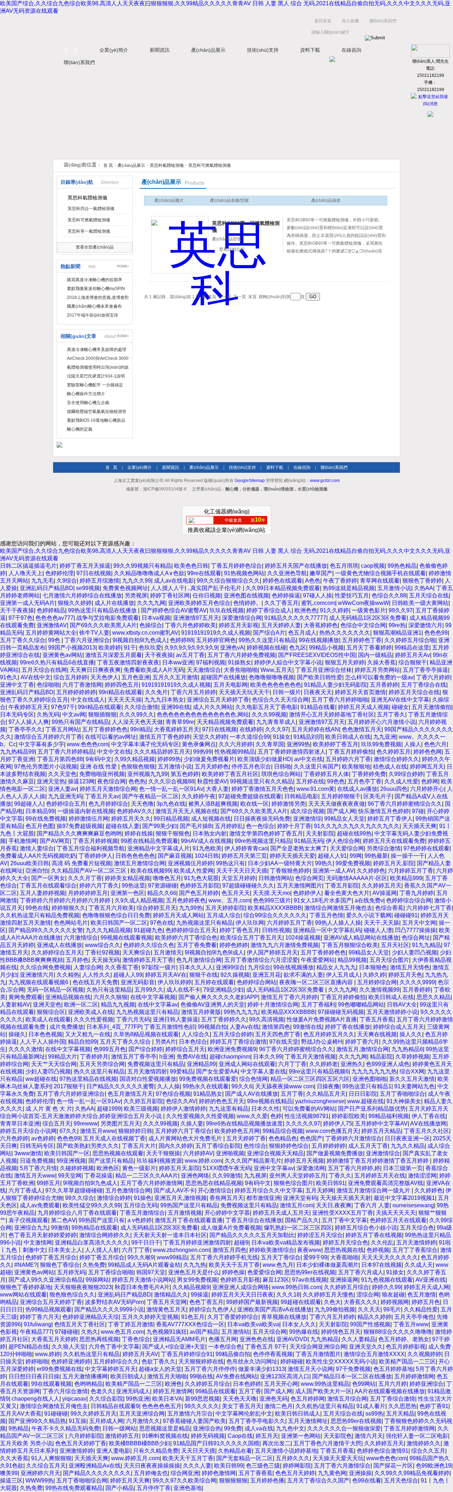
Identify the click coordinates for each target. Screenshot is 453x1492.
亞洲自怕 (36, 871)
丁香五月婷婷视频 (95, 841)
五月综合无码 (140, 1205)
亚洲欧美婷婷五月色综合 (199, 603)
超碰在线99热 (354, 833)
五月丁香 (292, 1094)
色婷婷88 (181, 640)
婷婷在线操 (139, 833)
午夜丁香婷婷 (340, 581)
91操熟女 (239, 662)
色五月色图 (39, 826)
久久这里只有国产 (316, 767)
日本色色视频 (45, 1034)
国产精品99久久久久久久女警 (45, 930)
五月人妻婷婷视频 (42, 893)
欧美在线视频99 (151, 871)
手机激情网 (22, 841)
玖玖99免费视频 (381, 744)
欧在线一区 (254, 804)
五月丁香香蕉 (256, 1473)
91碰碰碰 (56, 1414)
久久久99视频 (269, 714)
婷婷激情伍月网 (88, 819)
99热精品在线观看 (94, 1228)
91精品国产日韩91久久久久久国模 (216, 1443)
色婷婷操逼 (286, 595)
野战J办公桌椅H (321, 1042)
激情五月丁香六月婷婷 (289, 997)
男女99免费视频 (197, 1280)
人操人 (412, 744)
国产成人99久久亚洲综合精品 (45, 1280)
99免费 (233, 1428)
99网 (356, 856)
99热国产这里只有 (102, 1220)
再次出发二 (276, 1443)
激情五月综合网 (347, 1399)
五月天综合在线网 (44, 670)
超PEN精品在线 (28, 1347)
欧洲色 (173, 1384)
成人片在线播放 (114, 603)
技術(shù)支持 (263, 50)
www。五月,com (229, 900)
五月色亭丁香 (365, 781)
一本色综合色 (225, 1347)
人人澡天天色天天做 (137, 722)
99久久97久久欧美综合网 (184, 1480)
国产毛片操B (196, 826)
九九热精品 (324, 1339)
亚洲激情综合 (383, 1153)
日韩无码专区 (37, 1146)
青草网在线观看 (380, 581)
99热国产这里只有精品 (189, 1205)
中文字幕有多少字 (41, 744)
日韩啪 (282, 767)
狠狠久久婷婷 (75, 603)
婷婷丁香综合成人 (269, 610)
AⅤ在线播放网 (428, 1124)
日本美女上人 (65, 1250)
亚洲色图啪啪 (369, 1079)
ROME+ (123, 266)
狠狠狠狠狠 (233, 1480)
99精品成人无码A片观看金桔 (144, 1265)
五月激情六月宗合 (190, 1414)
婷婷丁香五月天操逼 (84, 566)
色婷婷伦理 (59, 573)
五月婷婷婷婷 (328, 1146)
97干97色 (20, 618)
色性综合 (254, 1146)
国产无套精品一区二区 (244, 1458)
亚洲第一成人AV (333, 871)
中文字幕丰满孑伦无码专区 (145, 744)
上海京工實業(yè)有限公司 (163, 28)
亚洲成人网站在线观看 (247, 1064)
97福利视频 (210, 662)
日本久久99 (267, 1057)
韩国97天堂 (150, 1272)
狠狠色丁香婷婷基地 (25, 1287)
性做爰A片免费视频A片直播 (322, 1019)
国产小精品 (119, 1488)
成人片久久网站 (213, 707)
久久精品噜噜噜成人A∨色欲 (149, 573)
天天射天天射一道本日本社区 (170, 1235)
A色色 (312, 581)
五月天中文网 (419, 923)
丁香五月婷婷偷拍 (351, 752)
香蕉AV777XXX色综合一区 (190, 1324)
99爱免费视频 (353, 863)
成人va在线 (259, 1428)
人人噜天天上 (25, 573)
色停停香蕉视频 (273, 1354)
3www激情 (27, 1153)
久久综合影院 (106, 1399)
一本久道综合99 (250, 737)
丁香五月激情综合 (142, 1213)
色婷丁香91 (433, 1406)
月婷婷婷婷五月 (88, 893)
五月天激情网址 (308, 1421)
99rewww (86, 1124)
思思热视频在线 (344, 1250)
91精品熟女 (207, 1094)
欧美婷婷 (109, 648)
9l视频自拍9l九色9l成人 (214, 952)
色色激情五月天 (362, 729)
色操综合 (150, 625)
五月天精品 (400, 1414)
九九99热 (190, 908)
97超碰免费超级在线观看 (249, 796)
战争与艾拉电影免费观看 (107, 618)
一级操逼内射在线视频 (85, 811)
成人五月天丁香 (368, 1146)
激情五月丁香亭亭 (133, 1057)
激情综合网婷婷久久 (104, 1235)
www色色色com (386, 1458)
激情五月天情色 (410, 967)
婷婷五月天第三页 (244, 856)
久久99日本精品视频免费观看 (283, 588)
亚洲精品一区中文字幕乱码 (327, 930)
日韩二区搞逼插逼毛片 (28, 566)
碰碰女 (400, 707)
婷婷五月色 (426, 1302)
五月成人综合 (224, 915)
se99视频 (88, 588)
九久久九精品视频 (108, 930)
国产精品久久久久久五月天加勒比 (252, 1235)
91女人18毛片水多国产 (323, 900)
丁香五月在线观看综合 (48, 886)
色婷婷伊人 (307, 893)
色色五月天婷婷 (295, 1473)
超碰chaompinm (230, 1057)
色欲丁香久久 (159, 1361)
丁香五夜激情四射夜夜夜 (128, 662)
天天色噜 (142, 804)
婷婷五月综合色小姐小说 (366, 1228)
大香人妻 (217, 789)
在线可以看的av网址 (110, 737)
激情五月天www (34, 1176)
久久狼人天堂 (69, 1347)
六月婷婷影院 (85, 1436)
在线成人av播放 (357, 789)
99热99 (202, 752)
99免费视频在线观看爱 (207, 1079)
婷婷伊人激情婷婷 (183, 1109)
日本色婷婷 (247, 1384)
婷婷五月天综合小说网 (28, 1131)
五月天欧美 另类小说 (26, 1443)
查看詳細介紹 (232, 249)
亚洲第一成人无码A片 (27, 603)
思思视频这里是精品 (164, 1428)
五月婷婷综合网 (377, 982)
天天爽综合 (136, 952)
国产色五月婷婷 (199, 893)
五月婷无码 (71, 1272)
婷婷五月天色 (405, 975)
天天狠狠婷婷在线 (201, 1361)
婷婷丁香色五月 (239, 930)
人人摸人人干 (168, 588)
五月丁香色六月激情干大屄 (327, 1443)
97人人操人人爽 (28, 722)
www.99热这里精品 (325, 1384)
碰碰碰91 (406, 915)
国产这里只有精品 (111, 1161)
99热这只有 (230, 863)
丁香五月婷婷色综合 (236, 566)
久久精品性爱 (421, 1309)
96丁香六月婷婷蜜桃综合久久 (405, 804)
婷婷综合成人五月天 (398, 1027)
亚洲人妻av (62, 789)
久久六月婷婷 (236, 744)
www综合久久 (102, 945)
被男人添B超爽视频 (212, 804)
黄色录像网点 (199, 744)
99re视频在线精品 (269, 1101)
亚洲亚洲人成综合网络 (240, 1287)
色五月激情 (421, 1295)
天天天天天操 (125, 700)
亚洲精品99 (201, 1064)
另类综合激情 (384, 848)
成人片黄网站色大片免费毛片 (185, 1138)
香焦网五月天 (226, 1198)
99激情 (60, 1228)
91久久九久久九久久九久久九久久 (357, 826)
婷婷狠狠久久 (69, 908)
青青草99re (180, 722)
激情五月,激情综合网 (362, 1049)
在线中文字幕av (158, 1005)
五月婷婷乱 (229, 826)
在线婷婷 (251, 729)
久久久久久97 (303, 1124)
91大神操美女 (403, 1101)
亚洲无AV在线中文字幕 (400, 700)
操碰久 (16, 1034)
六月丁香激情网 (82, 685)
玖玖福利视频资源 (159, 1161)
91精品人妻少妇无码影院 (335, 685)
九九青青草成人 (276, 722)
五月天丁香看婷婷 (369, 648)
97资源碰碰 (162, 886)
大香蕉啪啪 (344, 1257)
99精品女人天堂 (344, 819)
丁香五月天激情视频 (310, 1057)
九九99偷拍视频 (335, 1309)
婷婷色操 (233, 1272)
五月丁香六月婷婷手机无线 (224, 1257)
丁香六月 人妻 (372, 1205)
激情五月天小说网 (310, 1369)
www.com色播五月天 (332, 1131)
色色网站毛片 (71, 923)
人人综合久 (196, 1034)
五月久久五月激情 (175, 677)
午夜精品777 (36, 1332)
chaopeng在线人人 (35, 1399)
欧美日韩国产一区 (67, 1153)
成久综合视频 (307, 811)
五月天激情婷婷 (416, 1242)
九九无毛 (42, 581)
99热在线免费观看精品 (74, 1488)
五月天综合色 (417, 1228)
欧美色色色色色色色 (275, 685)
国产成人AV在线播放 (251, 1094)
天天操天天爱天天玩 (337, 1458)
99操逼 (199, 1295)
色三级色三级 (263, 1466)
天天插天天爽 (419, 826)
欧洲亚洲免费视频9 (232, 1049)
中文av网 (73, 714)
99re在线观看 (204, 573)
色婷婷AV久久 (135, 811)
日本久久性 (265, 1109)
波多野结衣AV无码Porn (114, 1302)
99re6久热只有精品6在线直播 (57, 662)
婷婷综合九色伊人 (211, 1309)
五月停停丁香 (154, 1488)
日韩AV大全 (402, 1005)
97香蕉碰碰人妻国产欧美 (194, 1421)
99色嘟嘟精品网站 (361, 1005)
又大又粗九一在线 (87, 1034)
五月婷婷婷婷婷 (76, 692)
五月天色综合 (401, 1480)
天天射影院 (320, 833)
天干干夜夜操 (17, 610)
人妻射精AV (15, 1005)
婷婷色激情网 (219, 1473)
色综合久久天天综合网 (280, 700)
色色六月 (435, 744)
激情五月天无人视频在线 (186, 811)
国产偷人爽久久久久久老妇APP (218, 997)
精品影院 (381, 1057)
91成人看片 (370, 1406)
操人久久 (411, 1034)
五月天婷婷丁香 (246, 1138)
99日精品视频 (171, 819)
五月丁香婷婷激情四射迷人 (292, 752)
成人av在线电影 (174, 581)
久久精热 (68, 975)
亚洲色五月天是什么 (193, 1272)
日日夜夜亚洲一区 (407, 1138)
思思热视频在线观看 (117, 1153)
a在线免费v (369, 900)
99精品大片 (62, 1057)
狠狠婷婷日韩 (135, 1131)
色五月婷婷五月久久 (328, 1034)
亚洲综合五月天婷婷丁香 (218, 700)
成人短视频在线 (211, 819)
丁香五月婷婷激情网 (409, 1428)
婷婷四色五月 (122, 685)
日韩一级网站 (119, 1428)
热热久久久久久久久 (344, 633)
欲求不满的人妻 (303, 975)
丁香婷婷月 (94, 1057)
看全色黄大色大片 (346, 893)
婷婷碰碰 (291, 1361)
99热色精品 (402, 566)
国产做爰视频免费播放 (334, 1153)
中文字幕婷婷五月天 (110, 1369)
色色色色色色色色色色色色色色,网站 (203, 714)
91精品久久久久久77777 (295, 618)
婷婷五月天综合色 (345, 1242)
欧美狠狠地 (356, 767)
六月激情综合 (81, 938)
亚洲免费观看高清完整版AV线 (385, 1183)
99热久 (324, 863)
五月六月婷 (392, 1384)
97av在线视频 (309, 1280)
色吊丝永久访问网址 (251, 1361)
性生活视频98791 (307, 1116)
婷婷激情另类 (288, 804)
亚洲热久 (351, 1064)
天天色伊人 (104, 677)
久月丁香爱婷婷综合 (232, 1317)
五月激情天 (168, 952)
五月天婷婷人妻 (281, 625)
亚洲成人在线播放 (59, 945)
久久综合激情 (141, 707)
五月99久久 (149, 990)
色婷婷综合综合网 (408, 900)
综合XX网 (412, 1071)
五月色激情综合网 (128, 1190)
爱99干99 (315, 1257)
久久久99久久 (136, 714)
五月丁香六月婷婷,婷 (354, 1168)
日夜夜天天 (318, 692)
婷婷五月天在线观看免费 (394, 841)
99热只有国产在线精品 (80, 722)
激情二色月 (278, 1406)
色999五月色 (109, 1049)
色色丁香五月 (206, 1302)
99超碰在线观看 (301, 1302)
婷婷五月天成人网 (426, 1287)
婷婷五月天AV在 (166, 975)
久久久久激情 (25, 1049)
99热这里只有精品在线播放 (103, 610)
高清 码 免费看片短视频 (81, 863)
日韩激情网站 (275, 878)
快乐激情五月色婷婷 (383, 811)
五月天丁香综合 (280, 1257)
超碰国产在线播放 (223, 677)
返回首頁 (322, 20)
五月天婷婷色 (212, 767)
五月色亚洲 (135, 677)
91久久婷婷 (334, 610)
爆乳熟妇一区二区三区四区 (298, 1228)
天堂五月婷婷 (239, 878)
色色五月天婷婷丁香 (80, 1443)
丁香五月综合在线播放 (253, 1220)
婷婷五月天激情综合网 (108, 789)
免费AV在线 (192, 1057)
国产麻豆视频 (175, 856)
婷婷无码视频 (208, 1436)
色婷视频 (378, 1250)
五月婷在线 (310, 781)
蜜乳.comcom (318, 603)
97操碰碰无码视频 (341, 1012)
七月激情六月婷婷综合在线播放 (82, 595)
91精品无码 (308, 841)
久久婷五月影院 (143, 1101)
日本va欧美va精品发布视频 (285, 1242)
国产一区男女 (48, 878)
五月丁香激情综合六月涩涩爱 (261, 960)
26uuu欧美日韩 (29, 863)
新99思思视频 (202, 1399)
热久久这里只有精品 (99, 1071)
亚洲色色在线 (257, 1339)
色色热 (136, 781)
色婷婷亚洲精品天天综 (90, 1317)
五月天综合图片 (389, 960)
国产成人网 (341, 811)
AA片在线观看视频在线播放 (390, 1391)
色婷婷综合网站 (256, 982)
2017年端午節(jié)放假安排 (92, 315)
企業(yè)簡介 (113, 50)
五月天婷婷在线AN (315, 729)
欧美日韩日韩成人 (297, 1414)
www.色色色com (87, 744)
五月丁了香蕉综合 (414, 1250)
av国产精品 (204, 1332)
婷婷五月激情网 (173, 1391)
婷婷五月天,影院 (393, 863)
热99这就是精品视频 (348, 588)
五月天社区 (395, 945)
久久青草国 (270, 744)
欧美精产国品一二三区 (407, 1361)
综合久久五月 (428, 1451)
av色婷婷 (42, 1138)
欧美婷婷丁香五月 (335, 744)
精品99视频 (352, 960)
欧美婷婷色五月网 (237, 1131)
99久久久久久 (201, 1406)
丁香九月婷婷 (417, 893)
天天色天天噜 (240, 1399)
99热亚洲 (137, 1399)
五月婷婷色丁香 (362, 640)
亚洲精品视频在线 (68, 997)
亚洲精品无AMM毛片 (179, 1339)
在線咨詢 (351, 50)
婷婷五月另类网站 (377, 670)
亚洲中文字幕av (274, 1168)
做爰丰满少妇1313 (261, 1369)
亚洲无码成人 (133, 1391)
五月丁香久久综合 (22, 640)
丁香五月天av (102, 796)
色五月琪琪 (344, 566)
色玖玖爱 (150, 648)
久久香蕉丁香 (122, 967)
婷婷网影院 (297, 1466)
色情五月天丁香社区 (79, 1324)
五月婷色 (77, 960)
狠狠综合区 (51, 1012)
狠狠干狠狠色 (173, 833)
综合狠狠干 (412, 662)
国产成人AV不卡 (174, 1190)
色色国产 (311, 1138)
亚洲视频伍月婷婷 (190, 863)
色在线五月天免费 (95, 982)
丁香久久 (340, 1176)
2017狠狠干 (69, 1086)
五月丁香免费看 (197, 945)
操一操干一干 (408, 856)
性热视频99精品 (234, 752)
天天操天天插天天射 (345, 1198)
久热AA (423, 588)
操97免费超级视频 (80, 826)
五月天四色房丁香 (277, 1034)
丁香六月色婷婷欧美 (190, 625)
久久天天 (369, 1309)
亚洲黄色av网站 (62, 655)
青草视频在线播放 (283, 1317)
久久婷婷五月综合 (346, 1287)
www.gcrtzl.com (325, 480)
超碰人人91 (332, 856)
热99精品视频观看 (48, 1309)
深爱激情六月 (425, 625)
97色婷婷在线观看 (426, 848)
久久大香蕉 (14, 1458)
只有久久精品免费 (155, 1451)
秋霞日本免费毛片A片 (142, 1287)
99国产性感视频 (370, 1324)
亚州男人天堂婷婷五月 (297, 1176)
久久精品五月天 (326, 1094)
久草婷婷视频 (412, 1057)
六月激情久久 (143, 1421)
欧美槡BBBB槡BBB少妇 (139, 1443)
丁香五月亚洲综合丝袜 (323, 670)
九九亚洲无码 (65, 796)
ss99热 (374, 1414)
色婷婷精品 (51, 610)
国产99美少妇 (159, 826)
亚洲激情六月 (37, 975)
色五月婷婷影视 (405, 1347)
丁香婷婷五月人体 (326, 774)
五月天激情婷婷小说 (392, 1012)
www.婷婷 (47, 1354)
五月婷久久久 (293, 1458)
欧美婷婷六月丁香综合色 (186, 938)
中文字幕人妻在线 (263, 1071)
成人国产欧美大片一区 (323, 1391)
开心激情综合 (215, 1190)
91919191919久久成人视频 (215, 633)
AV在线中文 (36, 677)
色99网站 (363, 1384)
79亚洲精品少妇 (223, 990)
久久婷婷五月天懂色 (328, 1295)
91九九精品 (426, 945)
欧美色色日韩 (191, 566)
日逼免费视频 (37, 1161)
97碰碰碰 (66, 1332)
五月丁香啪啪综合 (402, 1094)
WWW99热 (39, 1480)
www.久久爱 (252, 1116)
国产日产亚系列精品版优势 (372, 1109)
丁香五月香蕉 (377, 1019)
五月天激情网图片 (299, 886)
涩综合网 (367, 1295)
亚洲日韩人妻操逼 (175, 1019)
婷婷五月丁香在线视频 (373, 1235)
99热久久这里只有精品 (267, 640)
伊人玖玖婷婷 (174, 982)
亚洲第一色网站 (301, 1436)
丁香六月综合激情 (65, 1391)
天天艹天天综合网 (53, 1064)
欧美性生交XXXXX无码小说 (341, 1361)
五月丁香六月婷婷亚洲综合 (71, 1094)
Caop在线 (240, 1436)
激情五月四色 (229, 1250)
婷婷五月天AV (140, 1354)
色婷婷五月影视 (240, 1280)
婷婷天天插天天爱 (292, 856)
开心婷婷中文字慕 (227, 1213)
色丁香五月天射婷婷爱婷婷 (42, 1235)
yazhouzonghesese (319, 1101)
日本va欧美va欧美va (253, 1324)
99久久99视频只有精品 (142, 566)
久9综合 (67, 581)
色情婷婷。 (247, 603)
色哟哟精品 (88, 1384)
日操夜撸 (328, 1086)
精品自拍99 (82, 1042)
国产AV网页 (55, 841)
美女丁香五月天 (242, 1406)
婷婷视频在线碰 (266, 648)
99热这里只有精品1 (366, 1086)
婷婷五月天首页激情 (360, 692)
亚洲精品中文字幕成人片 (158, 848)
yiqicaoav (74, 1399)
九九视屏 (255, 1176)
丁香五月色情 (326, 915)
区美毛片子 (377, 796)
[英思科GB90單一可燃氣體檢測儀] (179, 244)
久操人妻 (191, 1124)
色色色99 (436, 633)
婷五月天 (267, 1436)
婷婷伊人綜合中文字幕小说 (288, 662)
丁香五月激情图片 (318, 1354)
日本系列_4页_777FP (113, 1027)
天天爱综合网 (347, 848)
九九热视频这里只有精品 (147, 1012)
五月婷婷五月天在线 (379, 1176)
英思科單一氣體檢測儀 (89, 231)
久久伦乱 (382, 1242)
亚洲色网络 (195, 1176)
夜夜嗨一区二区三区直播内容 (316, 982)
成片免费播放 (67, 1027)
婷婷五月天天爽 (130, 1480)
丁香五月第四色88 (60, 759)
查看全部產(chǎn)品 (95, 247)
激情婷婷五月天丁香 (147, 960)
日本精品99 (40, 811)
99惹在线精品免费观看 (149, 841)
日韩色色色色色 (135, 856)
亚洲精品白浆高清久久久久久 (91, 1242)
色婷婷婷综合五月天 (191, 930)
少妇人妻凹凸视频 (414, 952)
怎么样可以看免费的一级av (379, 677)
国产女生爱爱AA (217, 1071)
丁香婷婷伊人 (96, 856)
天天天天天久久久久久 (389, 1257)
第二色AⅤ (63, 1220)
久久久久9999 (417, 982)
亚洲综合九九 (31, 1228)
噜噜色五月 (167, 878)
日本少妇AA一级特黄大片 (280, 863)
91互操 (77, 1421)
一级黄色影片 (369, 610)
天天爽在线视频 (377, 1034)
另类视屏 (136, 595)
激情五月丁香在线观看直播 (189, 1220)
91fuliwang (37, 1324)
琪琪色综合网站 (281, 774)
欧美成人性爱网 (193, 871)
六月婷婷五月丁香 (410, 871)
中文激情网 (38, 1242)
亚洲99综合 (230, 967)
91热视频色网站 (244, 573)
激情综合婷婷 (114, 1198)
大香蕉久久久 (361, 1302)
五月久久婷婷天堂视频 (150, 1317)
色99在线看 (366, 1480)
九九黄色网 (332, 1473)
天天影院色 (337, 1436)
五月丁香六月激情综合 (342, 1466)
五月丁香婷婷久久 (223, 1019)
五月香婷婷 (384, 685)
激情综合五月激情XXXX (374, 1354)
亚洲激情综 (307, 819)
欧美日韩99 (228, 1466)
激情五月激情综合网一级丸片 (374, 1190)
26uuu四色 (393, 789)
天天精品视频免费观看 (225, 722)
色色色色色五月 (162, 1406)
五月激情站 (235, 1332)
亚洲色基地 (187, 1488)
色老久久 (102, 1391)
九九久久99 (136, 581)
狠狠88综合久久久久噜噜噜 (397, 1332)
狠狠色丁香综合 (60, 1265)
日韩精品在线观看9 (115, 1406)
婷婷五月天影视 (238, 625)
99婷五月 (48, 1183)
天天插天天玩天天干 (244, 692)
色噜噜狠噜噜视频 (271, 677)
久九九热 (194, 1265)
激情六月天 (369, 1436)
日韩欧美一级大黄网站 (420, 603)
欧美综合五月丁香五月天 (251, 938)
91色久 (9, 677)
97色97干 (63, 707)
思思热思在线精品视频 (213, 1183)
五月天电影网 (230, 685)
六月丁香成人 (25, 1190)
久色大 (332, 1302)
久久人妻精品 (358, 1339)
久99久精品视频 (134, 759)
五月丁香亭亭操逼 (425, 670)
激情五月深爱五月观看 (113, 655)
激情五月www (97, 1131)
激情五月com (296, 1205)
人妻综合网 (88, 967)
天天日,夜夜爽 (333, 1205)
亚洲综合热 (207, 1428)
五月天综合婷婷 (232, 1034)
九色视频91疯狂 (167, 1332)
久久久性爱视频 (93, 1019)
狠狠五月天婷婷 (345, 662)
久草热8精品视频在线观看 (146, 1034)
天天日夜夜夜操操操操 (152, 1466)
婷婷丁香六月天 (39, 1317)
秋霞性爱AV (212, 781)
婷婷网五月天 (427, 767)
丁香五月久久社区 (426, 1131)
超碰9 (241, 1242)
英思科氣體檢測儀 (167, 165)
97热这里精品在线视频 (88, 1079)
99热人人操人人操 (338, 923)
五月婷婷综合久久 (116, 1361)
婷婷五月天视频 (304, 1161)
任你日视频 (207, 595)
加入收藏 (350, 20)
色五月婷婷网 (308, 1399)
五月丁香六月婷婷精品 (66, 752)
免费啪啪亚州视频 (102, 774)
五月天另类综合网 (102, 1064)
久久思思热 (402, 1406)
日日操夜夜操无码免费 (262, 819)
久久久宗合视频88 (171, 781)
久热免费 (93, 1265)
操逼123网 (81, 781)
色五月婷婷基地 (393, 1369)
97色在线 (161, 923)
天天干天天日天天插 (241, 871)
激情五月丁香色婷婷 (164, 737)
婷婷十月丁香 (294, 826)
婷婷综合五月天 (185, 1049)
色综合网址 (416, 938)
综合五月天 (56, 1124)
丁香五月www (411, 1324)
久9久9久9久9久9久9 (190, 648)
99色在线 (37, 908)
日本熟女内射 (209, 833)
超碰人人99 (127, 975)
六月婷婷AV (198, 1153)
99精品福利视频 (388, 1116)
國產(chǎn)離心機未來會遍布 (94, 306)
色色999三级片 (272, 900)
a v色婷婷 (139, 1220)
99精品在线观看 (215, 1391)
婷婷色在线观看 (282, 581)
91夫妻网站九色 (414, 1086)
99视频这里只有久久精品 (261, 781)
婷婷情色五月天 (341, 1332)
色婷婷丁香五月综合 (50, 1257)
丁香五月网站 (62, 729)
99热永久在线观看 (206, 1086)
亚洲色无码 (273, 1399)
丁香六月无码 (133, 1019)
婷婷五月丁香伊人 (390, 819)
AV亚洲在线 (430, 1280)
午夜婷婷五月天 (28, 707)
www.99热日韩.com (296, 1287)
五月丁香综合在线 (423, 685)
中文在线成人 (88, 700)
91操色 (142, 1198)
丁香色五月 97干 (266, 1347)
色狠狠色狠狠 (138, 767)
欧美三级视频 (141, 1109)
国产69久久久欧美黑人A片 (103, 625)
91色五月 (193, 1317)
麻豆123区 (276, 1280)
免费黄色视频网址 (125, 588)
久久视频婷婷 (424, 1354)
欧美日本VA (167, 1399)
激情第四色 (276, 1027)
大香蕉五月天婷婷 (53, 1339)
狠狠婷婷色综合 (289, 1146)
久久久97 (276, 729)
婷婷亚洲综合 (426, 1384)
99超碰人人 (28, 804)
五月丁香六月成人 (360, 1272)
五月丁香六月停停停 (209, 1369)
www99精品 (172, 1257)
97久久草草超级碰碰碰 (74, 1190)
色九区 (297, 648)
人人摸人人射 (102, 1250)
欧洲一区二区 (81, 1005)
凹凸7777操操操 (415, 930)
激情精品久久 (171, 1295)
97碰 (418, 811)
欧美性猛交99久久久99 (92, 1205)
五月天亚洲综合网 (142, 1414)
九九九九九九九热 (374, 1071)
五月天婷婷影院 (225, 908)
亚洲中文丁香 (17, 685)
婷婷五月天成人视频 (363, 707)
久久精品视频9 (191, 1287)
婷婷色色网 (427, 752)
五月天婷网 (319, 1190)
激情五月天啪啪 (167, 1376)
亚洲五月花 (266, 975)
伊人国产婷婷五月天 (272, 952)
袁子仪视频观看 (28, 1220)
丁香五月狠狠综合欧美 (349, 945)
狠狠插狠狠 (102, 714)
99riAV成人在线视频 (206, 841)
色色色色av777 (54, 618)
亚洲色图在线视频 (246, 595)
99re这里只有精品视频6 (319, 1071)
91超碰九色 (148, 930)
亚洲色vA (232, 648)
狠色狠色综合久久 (72, 1295)
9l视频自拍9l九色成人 (140, 640)
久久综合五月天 (46, 1466)
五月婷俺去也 (151, 1473)
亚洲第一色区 (127, 893)
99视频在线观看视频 (126, 938)
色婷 (276, 1116)
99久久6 (241, 1086)
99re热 (397, 625)
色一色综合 (260, 826)
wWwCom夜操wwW (363, 603)
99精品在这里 (412, 648)
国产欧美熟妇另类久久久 (88, 1146)
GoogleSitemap (250, 480)
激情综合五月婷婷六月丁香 (48, 737)
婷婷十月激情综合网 (272, 1005)
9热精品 (18, 1428)
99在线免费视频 (45, 819)
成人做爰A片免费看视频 (231, 1228)
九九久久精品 (408, 1146)
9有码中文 (98, 759)
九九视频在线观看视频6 (39, 982)
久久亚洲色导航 (287, 573)
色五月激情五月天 (130, 1094)
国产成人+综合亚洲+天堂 (173, 1347)
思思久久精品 (434, 997)
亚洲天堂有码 (300, 1198)
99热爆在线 (303, 1332)
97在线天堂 (283, 1042)
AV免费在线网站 (236, 1376)
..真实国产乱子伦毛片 (215, 588)
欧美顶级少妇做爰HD (264, 759)
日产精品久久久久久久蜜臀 (120, 1086)
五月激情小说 (394, 588)
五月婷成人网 (106, 1421)
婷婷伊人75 (337, 1124)
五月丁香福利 (318, 1005)
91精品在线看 (317, 707)
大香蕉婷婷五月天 (176, 729)
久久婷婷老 (323, 1064)
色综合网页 (309, 878)
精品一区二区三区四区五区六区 (310, 1079)
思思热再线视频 (99, 1339)
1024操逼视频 (303, 938)
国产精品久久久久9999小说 (109, 1309)
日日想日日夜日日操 (33, 1376)
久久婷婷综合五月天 (56, 952)
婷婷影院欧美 (349, 1116)
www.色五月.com (122, 1332)
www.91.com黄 (315, 789)
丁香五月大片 (139, 1146)
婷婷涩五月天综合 (320, 1235)
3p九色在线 (170, 804)
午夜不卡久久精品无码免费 (65, 1428)
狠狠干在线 (203, 975)
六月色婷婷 (14, 1138)
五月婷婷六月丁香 (348, 759)
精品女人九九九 (336, 967)
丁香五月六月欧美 (111, 908)
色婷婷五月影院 (199, 886)
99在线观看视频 (51, 1384)
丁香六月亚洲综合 (87, 640)
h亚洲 (166, 1057)
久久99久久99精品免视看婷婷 (411, 1473)
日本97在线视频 (381, 1265)
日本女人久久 (299, 1324)
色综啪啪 (48, 685)
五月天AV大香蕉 (20, 1414)
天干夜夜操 (159, 655)
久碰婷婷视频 (77, 1168)
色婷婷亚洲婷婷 (71, 1361)
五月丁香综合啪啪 (110, 1272)
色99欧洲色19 (433, 1466)
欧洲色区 (108, 1168)
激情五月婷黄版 (201, 1012)
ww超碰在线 (41, 1079)
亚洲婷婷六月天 (40, 1473)
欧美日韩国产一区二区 (119, 923)
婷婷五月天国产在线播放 (296, 566)
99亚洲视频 (71, 1161)
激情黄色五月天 (166, 1309)
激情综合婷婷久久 (396, 759)
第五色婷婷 (185, 774)
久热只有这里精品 (109, 990)
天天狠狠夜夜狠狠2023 (83, 1287)
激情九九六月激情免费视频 (285, 945)
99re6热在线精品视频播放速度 (244, 1124)
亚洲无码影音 (138, 982)
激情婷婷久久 (424, 1443)
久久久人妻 (197, 1466)
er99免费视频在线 (59, 1369)
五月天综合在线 (429, 595)
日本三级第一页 (403, 1168)
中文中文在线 (114, 752)
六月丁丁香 (292, 1064)
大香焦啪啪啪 (241, 670)
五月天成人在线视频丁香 (114, 1138)
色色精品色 (283, 1138)
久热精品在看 (235, 1451)
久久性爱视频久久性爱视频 (200, 1116)
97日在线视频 (93, 573)
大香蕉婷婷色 (321, 625)
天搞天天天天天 (395, 1213)
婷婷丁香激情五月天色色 (262, 789)
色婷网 (429, 781)
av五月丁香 (190, 655)
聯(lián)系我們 (382, 20)
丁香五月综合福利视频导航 (91, 848)
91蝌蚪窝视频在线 (165, 1436)
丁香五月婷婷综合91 (187, 1354)
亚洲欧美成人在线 (90, 1012)
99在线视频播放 (319, 640)
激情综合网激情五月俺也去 (338, 908)
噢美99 (9, 1473)
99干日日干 (145, 1242)
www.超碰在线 (365, 1101)
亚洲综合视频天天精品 (275, 1153)
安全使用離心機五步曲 (88, 402)
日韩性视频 (276, 930)
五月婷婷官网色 (216, 640)
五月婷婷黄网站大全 (50, 633)
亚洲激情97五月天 (196, 618)
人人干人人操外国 (42, 1042)
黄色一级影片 (139, 1168)
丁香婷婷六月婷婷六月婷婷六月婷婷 (66, 900)
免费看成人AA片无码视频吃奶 (38, 856)
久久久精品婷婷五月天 (162, 752)
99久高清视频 (266, 1019)
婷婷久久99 (386, 1287)
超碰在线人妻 (122, 826)
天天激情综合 (204, 670)
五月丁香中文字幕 (344, 1220)
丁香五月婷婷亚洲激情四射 (197, 1242)
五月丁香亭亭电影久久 (257, 1421)
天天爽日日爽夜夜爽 (95, 670)
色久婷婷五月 (394, 752)
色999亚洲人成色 (387, 1064)
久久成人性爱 (401, 781)
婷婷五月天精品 (381, 1131)
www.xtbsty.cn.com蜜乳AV (145, 633)
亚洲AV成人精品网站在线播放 (361, 938)
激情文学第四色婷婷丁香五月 (266, 833)
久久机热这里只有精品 (91, 1354)
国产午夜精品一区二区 (150, 796)
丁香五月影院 (342, 886)
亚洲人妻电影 (113, 1451)
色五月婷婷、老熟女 (403, 1339)
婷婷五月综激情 (99, 581)
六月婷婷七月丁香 (429, 908)
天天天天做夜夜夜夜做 (336, 804)
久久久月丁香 (85, 878)
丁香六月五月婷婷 (193, 692)
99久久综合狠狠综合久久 (228, 581)
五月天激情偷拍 (431, 707)
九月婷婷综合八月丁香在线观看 (77, 1213)
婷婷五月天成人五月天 (281, 1213)
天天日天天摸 (198, 1451)
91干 (130, 648)
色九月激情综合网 (199, 960)
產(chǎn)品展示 (208, 50)
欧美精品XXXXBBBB (275, 908)
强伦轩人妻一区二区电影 (417, 1436)
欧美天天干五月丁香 (234, 1265)
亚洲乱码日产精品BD (46, 588)
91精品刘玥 (307, 737)
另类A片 (165, 1042)
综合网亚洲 (185, 1473)
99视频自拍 (212, 1027)
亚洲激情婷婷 (76, 1451)
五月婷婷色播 (267, 1480)
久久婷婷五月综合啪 (409, 640)
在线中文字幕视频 (153, 997)
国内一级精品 (375, 655)
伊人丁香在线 (429, 1116)
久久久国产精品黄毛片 (253, 1161)
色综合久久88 (389, 595)
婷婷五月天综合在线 (414, 692)
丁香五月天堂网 (167, 1302)
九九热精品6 (407, 1049)
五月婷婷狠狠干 (341, 796)
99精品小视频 (326, 648)
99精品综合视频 (283, 1131)
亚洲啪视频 (230, 1153)
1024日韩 (207, 856)
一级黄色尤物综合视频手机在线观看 (380, 573)
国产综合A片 (269, 633)
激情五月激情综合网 (139, 863)
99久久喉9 (140, 1257)
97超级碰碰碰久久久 (248, 886)
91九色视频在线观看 (387, 1280)
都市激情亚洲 (263, 1198)
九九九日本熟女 (164, 700)
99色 (55, 640)
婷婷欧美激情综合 (271, 1250)
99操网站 (97, 1280)
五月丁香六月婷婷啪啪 (339, 700)
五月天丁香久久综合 (126, 1042)
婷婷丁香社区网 (170, 595)
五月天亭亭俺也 (414, 1317)
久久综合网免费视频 (45, 967)
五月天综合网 (269, 1332)
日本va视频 (156, 618)
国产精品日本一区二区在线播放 (351, 1376)
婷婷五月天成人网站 (178, 915)
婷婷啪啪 (36, 1361)
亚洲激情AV (52, 625)
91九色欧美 (207, 848)
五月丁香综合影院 (218, 1146)
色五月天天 (236, 893)
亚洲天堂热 (51, 781)
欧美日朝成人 (127, 1376)
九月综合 (259, 967)
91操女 (282, 737)
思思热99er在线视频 (309, 1272)
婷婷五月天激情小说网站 (143, 1280)
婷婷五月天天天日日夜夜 (242, 1295)
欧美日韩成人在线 (348, 737)
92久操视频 (235, 975)
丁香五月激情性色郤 (169, 1027)
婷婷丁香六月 (362, 1042)
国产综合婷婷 (145, 1049)
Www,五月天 (276, 670)
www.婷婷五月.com (135, 1458)
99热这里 (133, 886)
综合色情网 (253, 1079)
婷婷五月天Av (412, 655)
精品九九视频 (118, 1005)
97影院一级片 (159, 967)
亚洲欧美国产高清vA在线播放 (274, 1309)
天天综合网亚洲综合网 (317, 1347)
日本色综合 (193, 1042)
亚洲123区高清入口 (284, 1376)
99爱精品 (181, 1071)
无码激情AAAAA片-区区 (356, 878)
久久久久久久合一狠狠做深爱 (344, 1428)
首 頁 (71, 50)
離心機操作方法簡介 (86, 393)
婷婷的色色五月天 (221, 1101)
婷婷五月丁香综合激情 (238, 1042)
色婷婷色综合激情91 (382, 1451)
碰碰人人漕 (378, 930)
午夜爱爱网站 (318, 960)
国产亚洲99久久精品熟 (37, 1421)
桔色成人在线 (390, 767)
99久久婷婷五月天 (93, 1414)
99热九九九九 (241, 1012)
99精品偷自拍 (233, 1354)
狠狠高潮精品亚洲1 (397, 633)
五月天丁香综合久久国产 (318, 1480)
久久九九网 (151, 603)
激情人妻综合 (37, 848)
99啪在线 (201, 1376)
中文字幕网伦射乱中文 (244, 1414)
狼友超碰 (393, 1295)
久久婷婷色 (371, 871)
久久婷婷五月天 (381, 886)
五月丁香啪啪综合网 (81, 1480)
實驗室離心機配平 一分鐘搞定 (95, 384)
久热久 (89, 1332)
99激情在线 (307, 1027)
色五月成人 (302, 633)
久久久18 (288, 1295)
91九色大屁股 (201, 878)
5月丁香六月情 (38, 1168)
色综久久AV (181, 1101)
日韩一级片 (287, 692)
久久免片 (156, 692)
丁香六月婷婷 (433, 677)
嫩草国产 (321, 573)
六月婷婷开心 (427, 789)
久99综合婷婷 (406, 774)
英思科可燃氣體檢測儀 (209, 165)
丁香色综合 (136, 1339)
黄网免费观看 (25, 997)
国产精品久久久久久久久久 (97, 1473)
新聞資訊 (160, 50)
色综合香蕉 (389, 908)
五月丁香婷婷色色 (104, 729)
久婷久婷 (374, 975)
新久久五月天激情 (412, 1079)
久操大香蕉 (381, 662)
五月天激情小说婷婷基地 (286, 1451)
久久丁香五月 (281, 603)
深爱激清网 (311, 1168)
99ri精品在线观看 (120, 692)
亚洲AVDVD (292, 1339)
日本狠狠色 (373, 967)
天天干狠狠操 (163, 1153)
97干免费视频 (353, 1369)
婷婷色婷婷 (233, 945)
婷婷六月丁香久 (99, 886)
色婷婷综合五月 (66, 804)
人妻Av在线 (244, 1027)
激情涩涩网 (422, 1176)
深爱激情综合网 (242, 618)
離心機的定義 (79, 429)
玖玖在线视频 (226, 610)
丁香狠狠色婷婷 (290, 871)
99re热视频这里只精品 (263, 841)
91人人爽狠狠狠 (51, 1458)
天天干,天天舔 (381, 923)
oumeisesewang (413, 1205)
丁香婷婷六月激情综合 (353, 1138)
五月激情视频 (185, 1213)
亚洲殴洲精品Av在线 (95, 1466)
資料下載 (310, 50)
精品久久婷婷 (374, 1317)
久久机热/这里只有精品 (325, 1406)
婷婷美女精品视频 (127, 878)
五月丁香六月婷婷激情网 (151, 1183)
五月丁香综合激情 (392, 1399)
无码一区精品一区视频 (55, 990)
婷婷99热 (169, 759)
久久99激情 (226, 1176)
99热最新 (376, 856)
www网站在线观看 (23, 1295)
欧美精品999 (406, 878)
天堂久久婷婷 (210, 737)
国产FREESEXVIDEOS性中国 (316, 655)
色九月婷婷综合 (108, 804)
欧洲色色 (305, 610)
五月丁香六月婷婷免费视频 (241, 655)
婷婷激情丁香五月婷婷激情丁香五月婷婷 (378, 1161)
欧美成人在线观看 (48, 1019)
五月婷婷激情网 (414, 1376)
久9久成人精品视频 (139, 900)
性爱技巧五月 (352, 595)
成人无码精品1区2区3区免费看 (368, 618)
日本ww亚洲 (177, 662)
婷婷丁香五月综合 (102, 1257)
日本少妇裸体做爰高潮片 (327, 1265)
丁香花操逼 (98, 1176)
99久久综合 (79, 1198)
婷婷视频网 (394, 1302)
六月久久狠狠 (110, 997)
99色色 (336, 781)
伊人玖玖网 (250, 923)
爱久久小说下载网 (368, 915)
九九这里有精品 (228, 1109)
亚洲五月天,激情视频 (180, 1198)
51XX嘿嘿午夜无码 (227, 1168)
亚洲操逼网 (344, 1280)
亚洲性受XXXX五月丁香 (342, 1213)
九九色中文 (290, 1428)
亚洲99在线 (175, 707)
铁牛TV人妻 (94, 633)
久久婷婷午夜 (199, 796)
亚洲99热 (298, 744)
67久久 (68, 1131)
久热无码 (48, 714)
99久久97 (401, 610)
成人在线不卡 (183, 990)
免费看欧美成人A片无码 (154, 670)
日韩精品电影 (301, 796)
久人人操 (168, 1086)
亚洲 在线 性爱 (99, 767)
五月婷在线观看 (214, 982)
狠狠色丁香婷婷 (422, 581)
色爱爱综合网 (264, 1272)
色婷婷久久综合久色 (148, 945)
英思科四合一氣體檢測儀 (91, 208)
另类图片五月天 (120, 1124)
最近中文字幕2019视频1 (404, 1198)
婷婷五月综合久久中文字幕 (269, 1190)
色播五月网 (222, 1339)
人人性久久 (96, 975)
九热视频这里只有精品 (204, 923)
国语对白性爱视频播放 (148, 1079)
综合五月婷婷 (70, 677)
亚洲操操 (360, 1473)
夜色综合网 (111, 781)
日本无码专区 (17, 714)
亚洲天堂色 (47, 1005)
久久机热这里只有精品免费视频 (39, 915)
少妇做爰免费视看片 (209, 759)
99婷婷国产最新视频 (252, 1302)
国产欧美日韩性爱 (319, 677)
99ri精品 (140, 729)
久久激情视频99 (379, 990)
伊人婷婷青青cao (246, 848)
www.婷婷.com (203, 1161)
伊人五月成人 (343, 975)
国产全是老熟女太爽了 (298, 848)
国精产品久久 (302, 1220)
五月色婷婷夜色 (186, 900)
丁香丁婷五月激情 (130, 1324)
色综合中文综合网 (363, 625)
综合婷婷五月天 (156, 908)
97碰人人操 (317, 595)
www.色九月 (278, 1265)
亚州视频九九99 (147, 774)
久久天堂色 (62, 774)
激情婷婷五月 (122, 1436)
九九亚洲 (384, 737)
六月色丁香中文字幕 (113, 1347)
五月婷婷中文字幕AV (381, 1124)
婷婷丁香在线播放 (347, 1027)
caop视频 (373, 566)
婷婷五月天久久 (131, 819)
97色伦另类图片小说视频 (45, 767)
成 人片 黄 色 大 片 (48, 1109)
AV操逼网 (384, 893)
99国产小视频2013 (72, 648)
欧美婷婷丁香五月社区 (230, 774)
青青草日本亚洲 (20, 1124)
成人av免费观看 (40, 1205)
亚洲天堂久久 (366, 1347)
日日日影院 (363, 1094)
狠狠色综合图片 (293, 1183)
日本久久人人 (196, 967)
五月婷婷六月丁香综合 (183, 1131)
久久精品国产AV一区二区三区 (89, 871)
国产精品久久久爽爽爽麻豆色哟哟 (79, 833)
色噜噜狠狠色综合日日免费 (116, 915)
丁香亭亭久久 (25, 729)
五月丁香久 (391, 714)
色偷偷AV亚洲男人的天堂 (212, 1005)
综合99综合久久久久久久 (274, 915)
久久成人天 (419, 1265)
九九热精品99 (17, 752)
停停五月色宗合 (251, 767)
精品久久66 (161, 893)
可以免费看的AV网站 (308, 1109)
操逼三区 (11, 1480)
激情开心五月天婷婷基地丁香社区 (331, 714)
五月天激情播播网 (85, 1376)
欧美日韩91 (330, 1183)
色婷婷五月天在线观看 (398, 1220)
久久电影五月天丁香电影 (266, 707)
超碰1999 (109, 1109)
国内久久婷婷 (176, 1146)
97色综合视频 (173, 1094)
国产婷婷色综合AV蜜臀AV (174, 610)
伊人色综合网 (343, 841)
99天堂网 (69, 1176)
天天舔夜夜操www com (284, 1086)
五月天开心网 (281, 1384)
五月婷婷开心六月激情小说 (381, 722)
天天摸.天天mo (271, 893)
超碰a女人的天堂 (160, 1369)
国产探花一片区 (393, 1466)
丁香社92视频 (102, 952)
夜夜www (309, 1250)
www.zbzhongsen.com (181, 1250)
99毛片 (392, 1309)
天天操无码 (105, 960)
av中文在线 (308, 759)
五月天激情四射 (147, 1071)
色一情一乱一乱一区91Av (171, 789)
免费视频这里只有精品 (155, 1064)
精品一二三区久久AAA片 (146, 1176)
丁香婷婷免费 (369, 774)
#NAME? (25, 1265)
